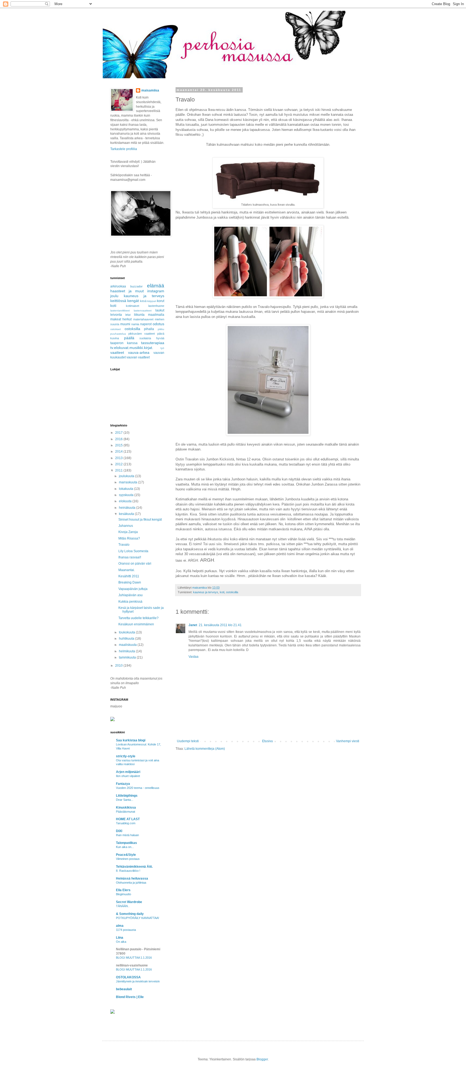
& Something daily (130, 914)
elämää (155, 286)
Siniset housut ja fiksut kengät (140, 519)
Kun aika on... (125, 847)
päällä (129, 338)
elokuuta (125, 501)
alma (120, 926)
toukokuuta (127, 632)
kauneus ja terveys (205, 592)
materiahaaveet (143, 319)
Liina (119, 937)
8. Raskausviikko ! (128, 870)
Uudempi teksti (188, 741)
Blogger (262, 1059)
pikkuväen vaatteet (141, 333)
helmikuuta (127, 651)
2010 (119, 665)
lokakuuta (126, 489)
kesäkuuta (127, 514)
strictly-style (125, 756)
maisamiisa (150, 90)
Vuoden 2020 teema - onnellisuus (137, 787)
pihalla (149, 329)
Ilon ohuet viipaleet (128, 776)
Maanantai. (126, 570)
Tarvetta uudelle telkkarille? (138, 618)
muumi (125, 324)
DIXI (119, 831)
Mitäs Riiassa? (129, 538)
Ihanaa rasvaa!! (129, 557)
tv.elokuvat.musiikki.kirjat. (131, 347)
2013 (119, 458)
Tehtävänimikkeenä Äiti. (134, 867)
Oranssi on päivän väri (134, 563)
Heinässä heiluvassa (132, 878)
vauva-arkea (138, 352)
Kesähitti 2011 (128, 576)
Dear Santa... (124, 799)
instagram (155, 291)
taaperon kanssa (124, 343)
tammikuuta (128, 657)
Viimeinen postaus (128, 858)
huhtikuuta (127, 638)
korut (160, 301)
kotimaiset (132, 305)
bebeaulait (124, 989)
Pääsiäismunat (125, 811)
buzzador (136, 286)
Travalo (123, 545)
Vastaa (193, 657)
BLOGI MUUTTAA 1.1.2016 (134, 957)
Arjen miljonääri (128, 772)
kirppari (151, 301)
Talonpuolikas (126, 843)
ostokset (115, 329)
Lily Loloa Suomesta (133, 551)
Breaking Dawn (129, 582)
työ (162, 348)
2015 (119, 445)
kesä (143, 301)
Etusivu (267, 741)
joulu (114, 296)
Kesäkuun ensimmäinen (136, 624)
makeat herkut (121, 319)
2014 (119, 451)
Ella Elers (123, 890)
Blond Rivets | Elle (130, 997)
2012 (119, 464)
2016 (119, 439)
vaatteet (117, 352)
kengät (133, 300)
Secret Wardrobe (129, 902)
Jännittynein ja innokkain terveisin (138, 981)
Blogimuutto (123, 894)
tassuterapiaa (152, 343)
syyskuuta (126, 495)
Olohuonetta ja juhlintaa (131, 882)
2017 (119, 433)
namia (135, 324)
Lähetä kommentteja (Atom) (204, 749)
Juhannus (125, 526)
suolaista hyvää (151, 338)
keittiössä (118, 300)
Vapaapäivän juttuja (133, 589)
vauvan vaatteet (138, 357)
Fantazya (123, 784)
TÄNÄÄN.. (122, 906)
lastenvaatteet (143, 310)
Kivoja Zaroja (128, 532)
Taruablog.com (125, 823)
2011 (119, 470)
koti (222, 592)
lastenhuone (156, 305)
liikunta (139, 315)
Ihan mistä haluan (127, 835)
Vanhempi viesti (347, 741)
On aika (121, 941)
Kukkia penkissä (130, 601)
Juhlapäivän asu (130, 595)
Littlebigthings (127, 796)
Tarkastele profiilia (123, 149)
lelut (128, 314)
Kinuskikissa (126, 807)
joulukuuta (127, 476)
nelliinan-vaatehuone (132, 965)
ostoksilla (232, 592)
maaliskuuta (128, 645)
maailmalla (156, 315)
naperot (146, 324)
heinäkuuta (127, 508)
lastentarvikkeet (120, 310)
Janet (193, 625)
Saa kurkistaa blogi (130, 740)
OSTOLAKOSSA (128, 977)
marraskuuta (128, 482)
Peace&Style (126, 855)
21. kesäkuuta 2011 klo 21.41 (220, 625)
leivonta (116, 315)
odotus (158, 324)
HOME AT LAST (128, 819)
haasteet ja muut (127, 291)
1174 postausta (126, 929)
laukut (159, 310)
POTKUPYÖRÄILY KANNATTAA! (137, 918)
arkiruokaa (118, 286)
